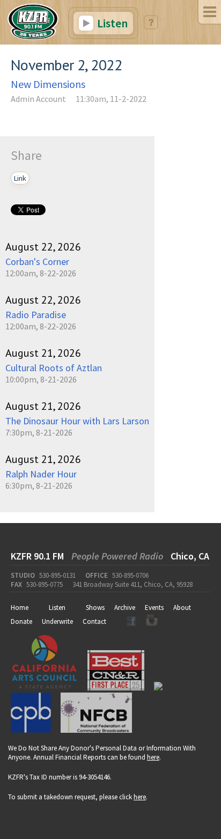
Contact (94, 621)
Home (19, 607)
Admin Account (38, 98)
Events (154, 607)
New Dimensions (48, 84)
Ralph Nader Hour (41, 474)
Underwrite (57, 621)
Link (20, 178)
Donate (21, 621)
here (153, 757)
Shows (95, 607)
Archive (124, 607)
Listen (111, 23)
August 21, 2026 (43, 353)
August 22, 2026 (43, 247)
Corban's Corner (37, 261)
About (182, 607)
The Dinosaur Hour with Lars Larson (77, 421)
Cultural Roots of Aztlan (53, 368)
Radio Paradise (35, 314)
